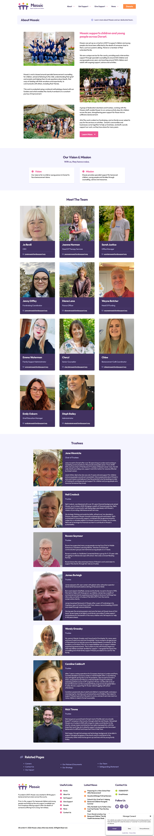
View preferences (144, 828)
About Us (66, 794)
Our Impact (29, 770)
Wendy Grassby (74, 628)
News (113, 6)
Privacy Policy (132, 833)
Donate (129, 6)
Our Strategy (67, 767)
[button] (150, 816)
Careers (28, 763)
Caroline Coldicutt (75, 663)
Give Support (99, 6)
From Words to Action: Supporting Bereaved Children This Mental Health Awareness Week (99, 816)
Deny (129, 828)
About (69, 6)
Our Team (103, 763)
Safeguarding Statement (109, 767)
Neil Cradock (72, 494)
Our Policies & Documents (72, 764)
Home (65, 791)
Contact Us (29, 767)
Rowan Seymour (74, 535)
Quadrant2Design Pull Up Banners (99, 796)
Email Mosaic (123, 794)
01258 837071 (123, 791)
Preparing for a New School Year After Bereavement (98, 792)
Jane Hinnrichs (73, 453)
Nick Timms (71, 709)
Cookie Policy (125, 833)
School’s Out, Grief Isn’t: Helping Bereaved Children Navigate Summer (98, 801)
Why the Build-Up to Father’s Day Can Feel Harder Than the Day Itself (99, 809)
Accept (114, 828)
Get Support (83, 6)
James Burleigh (73, 575)
